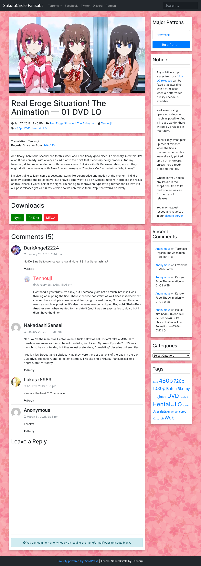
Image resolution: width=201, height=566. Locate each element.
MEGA (50, 218)
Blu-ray (184, 388)
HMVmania (163, 34)
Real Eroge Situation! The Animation (72, 123)
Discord (98, 5)
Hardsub (184, 397)
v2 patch (158, 418)
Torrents (53, 5)
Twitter (85, 5)
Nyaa (17, 218)
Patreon (111, 5)
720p (179, 381)
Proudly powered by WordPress (78, 561)
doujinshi (159, 397)
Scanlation (161, 411)
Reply (31, 268)
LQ (45, 128)
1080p (159, 388)
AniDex (33, 218)
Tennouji (106, 123)
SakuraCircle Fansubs (23, 5)
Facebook (71, 5)
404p (155, 382)
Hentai (36, 128)
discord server (173, 215)
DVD (27, 128)
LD (172, 405)
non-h (185, 405)
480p (18, 128)
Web (169, 418)
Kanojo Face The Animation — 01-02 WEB (169, 281)
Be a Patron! (171, 45)
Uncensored (178, 411)
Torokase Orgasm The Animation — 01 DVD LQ (171, 253)
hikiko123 (49, 145)
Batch (171, 388)
